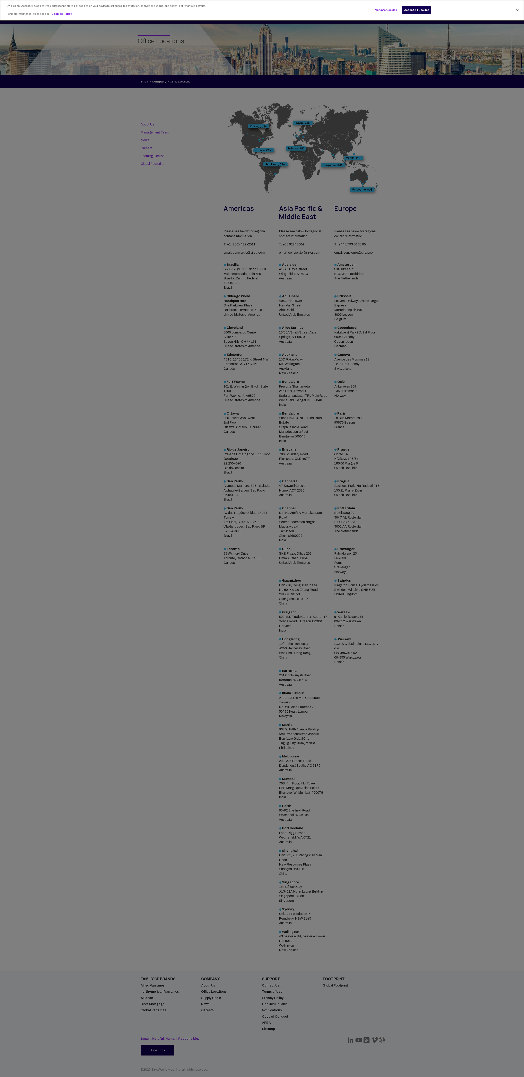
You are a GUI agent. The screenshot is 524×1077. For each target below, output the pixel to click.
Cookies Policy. (61, 13)
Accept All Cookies (416, 9)
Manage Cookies (386, 9)
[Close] (517, 10)
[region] (262, 10)
